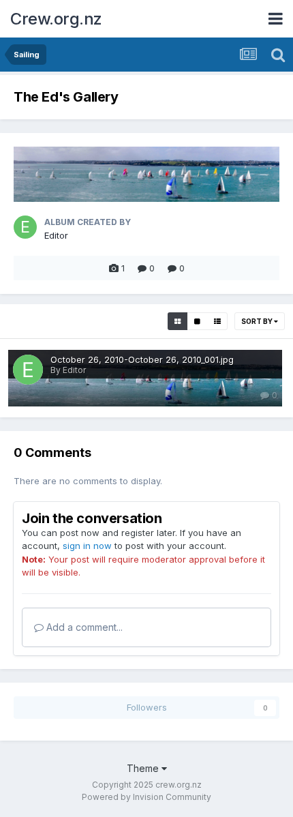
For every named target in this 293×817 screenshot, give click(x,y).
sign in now (87, 545)
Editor (56, 235)
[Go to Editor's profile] (25, 227)
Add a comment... (83, 627)
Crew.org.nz (56, 19)
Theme (144, 768)
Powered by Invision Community (146, 797)
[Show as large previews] (197, 321)
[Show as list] (217, 321)
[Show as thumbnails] (177, 321)
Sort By (257, 321)
